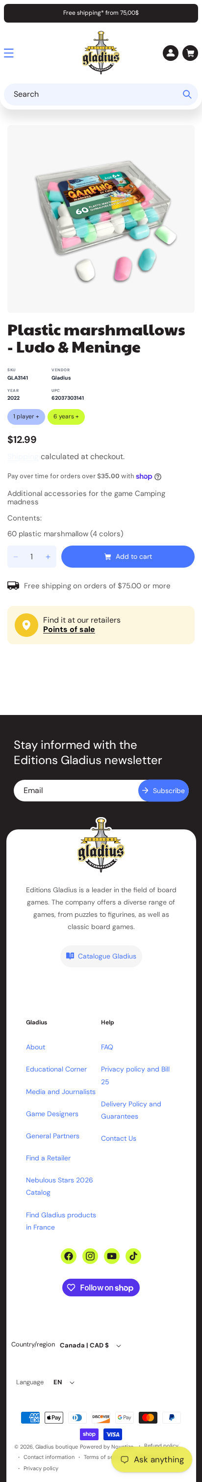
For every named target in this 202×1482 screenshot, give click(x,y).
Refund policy (161, 1445)
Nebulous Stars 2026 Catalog (59, 1186)
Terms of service (105, 1457)
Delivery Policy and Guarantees (131, 1110)
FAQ (107, 1047)
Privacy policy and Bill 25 (135, 1075)
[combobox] (101, 94)
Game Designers (52, 1113)
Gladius (61, 378)
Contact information (49, 1457)
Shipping (23, 456)
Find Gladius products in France (61, 1221)
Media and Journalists (61, 1091)
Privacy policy (41, 1468)
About (35, 1047)
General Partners (52, 1135)
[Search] (187, 94)
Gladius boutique (56, 1446)
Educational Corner (56, 1069)
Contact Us (118, 1138)
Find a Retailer (48, 1157)
